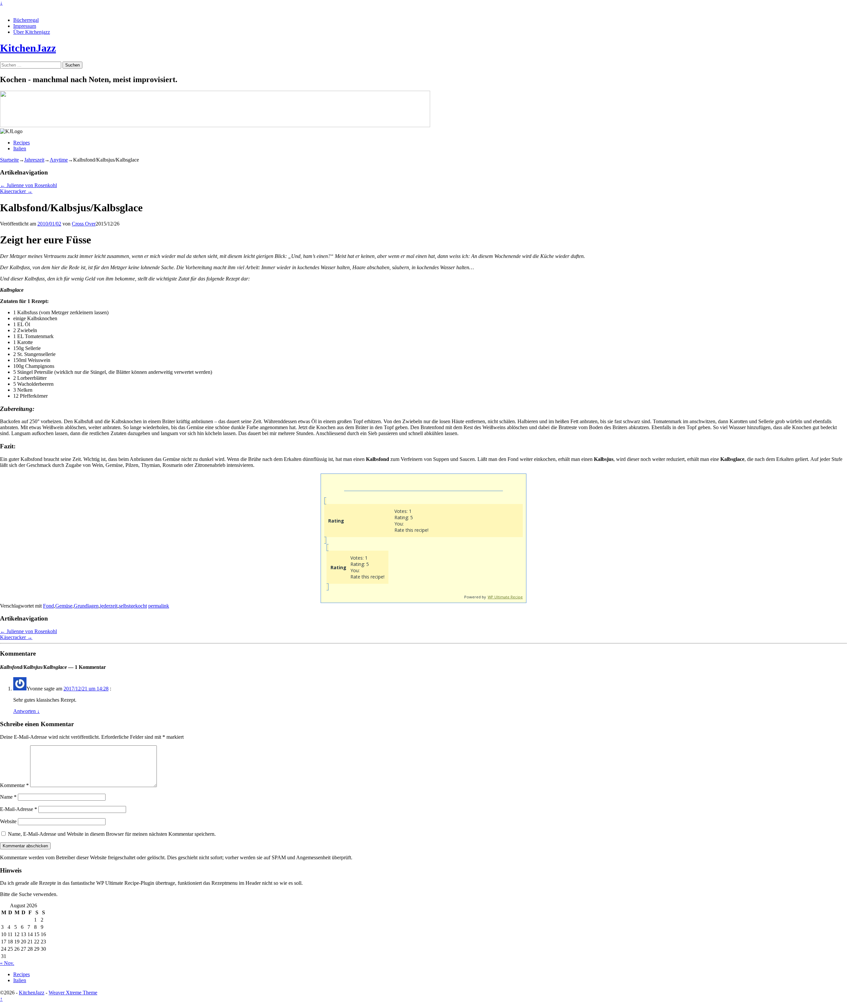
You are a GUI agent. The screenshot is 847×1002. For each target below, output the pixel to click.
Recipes (21, 142)
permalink (158, 606)
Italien (19, 148)
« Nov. (7, 963)
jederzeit (108, 606)
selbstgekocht (133, 606)
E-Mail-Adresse (18, 809)
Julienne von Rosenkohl (28, 185)
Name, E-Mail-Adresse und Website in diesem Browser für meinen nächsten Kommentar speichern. (112, 834)
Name (8, 797)
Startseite (9, 160)
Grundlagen (86, 606)
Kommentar (14, 785)
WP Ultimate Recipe (505, 596)
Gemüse (63, 606)
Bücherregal (26, 20)
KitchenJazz (28, 48)
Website (8, 821)
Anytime (59, 160)
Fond (48, 606)
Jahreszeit (34, 160)
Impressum (24, 26)
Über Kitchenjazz (31, 32)
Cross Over (84, 223)
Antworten (26, 711)
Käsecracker (16, 191)
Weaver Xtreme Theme (73, 992)
